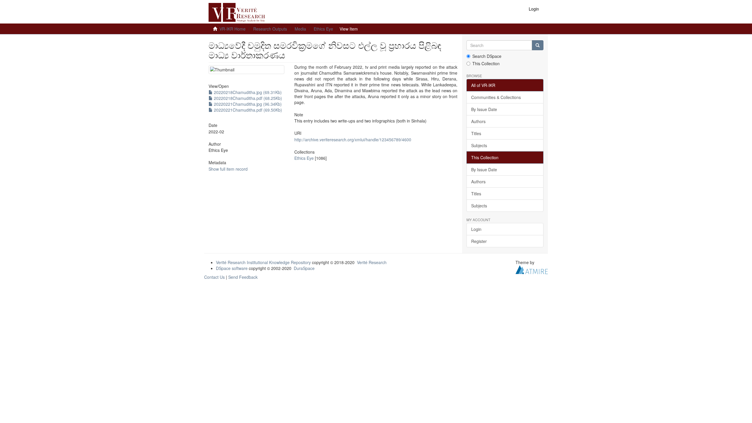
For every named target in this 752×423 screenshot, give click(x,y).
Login (476, 229)
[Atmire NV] (532, 269)
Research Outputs (270, 29)
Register (479, 241)
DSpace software (232, 268)
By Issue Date (484, 109)
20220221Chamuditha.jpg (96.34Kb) (247, 104)
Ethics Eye (323, 29)
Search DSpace (486, 56)
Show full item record (228, 169)
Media (300, 29)
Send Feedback (243, 277)
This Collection (486, 63)
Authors (478, 121)
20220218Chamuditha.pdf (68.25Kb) (247, 98)
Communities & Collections (496, 97)
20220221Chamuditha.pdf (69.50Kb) (247, 110)
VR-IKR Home (232, 29)
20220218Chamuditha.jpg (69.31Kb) (247, 92)
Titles (476, 133)
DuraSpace (304, 268)
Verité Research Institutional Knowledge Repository (263, 262)
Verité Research (372, 262)
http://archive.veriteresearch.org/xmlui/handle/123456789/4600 (352, 139)
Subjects (479, 145)
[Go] (537, 45)
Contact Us (214, 277)
